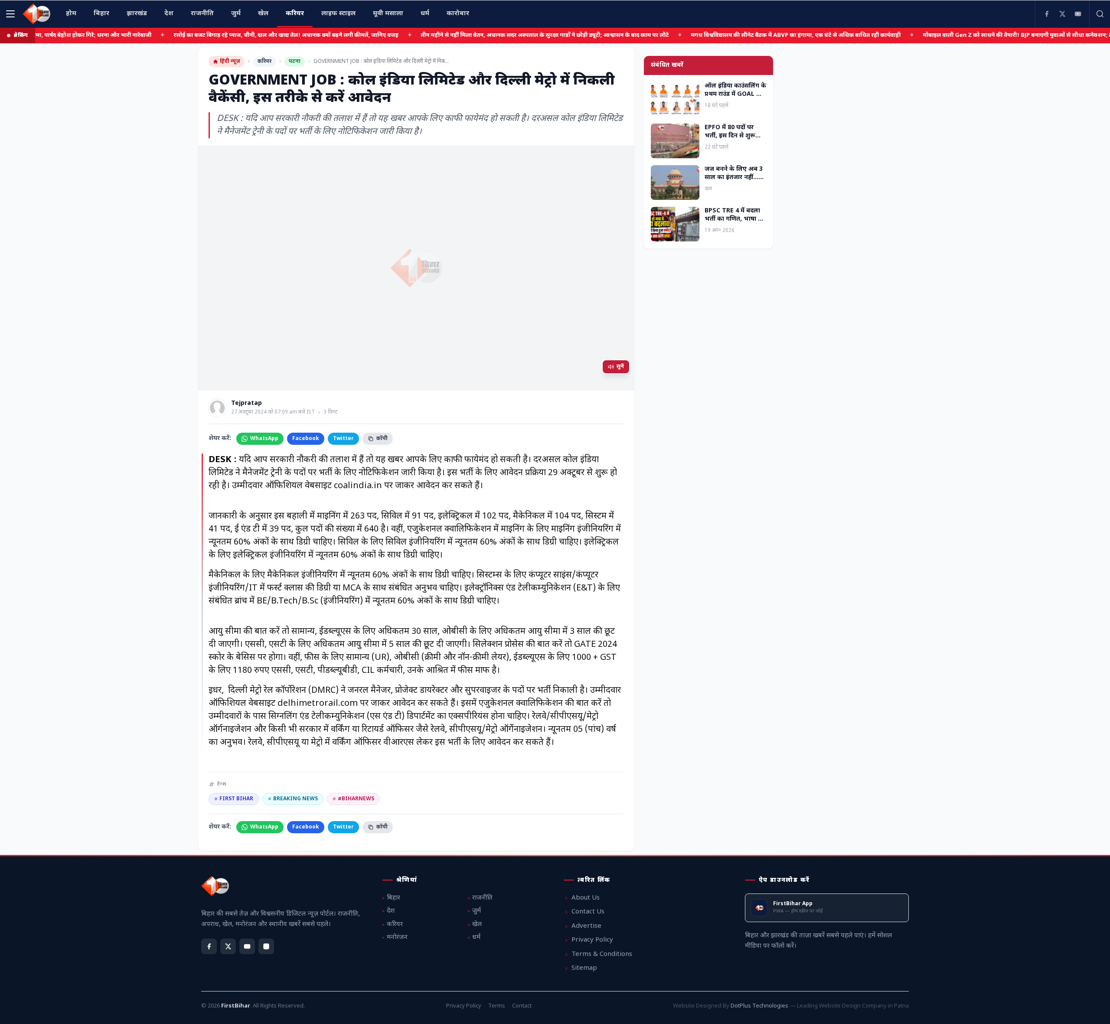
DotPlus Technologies (759, 1006)
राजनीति (482, 898)
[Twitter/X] (228, 946)
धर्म (476, 937)
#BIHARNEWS (353, 799)
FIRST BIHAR (233, 799)
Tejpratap (246, 404)
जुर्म (476, 911)
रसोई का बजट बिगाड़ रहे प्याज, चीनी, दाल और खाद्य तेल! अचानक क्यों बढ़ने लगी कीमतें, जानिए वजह (267, 35)
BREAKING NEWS (293, 799)
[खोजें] (1099, 13)
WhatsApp (264, 438)
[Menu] (10, 13)
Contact (522, 1006)
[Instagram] (266, 946)
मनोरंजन (397, 937)
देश (391, 911)
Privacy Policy (592, 940)
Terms (496, 1006)
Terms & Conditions (601, 954)
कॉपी (382, 438)
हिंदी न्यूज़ (230, 61)
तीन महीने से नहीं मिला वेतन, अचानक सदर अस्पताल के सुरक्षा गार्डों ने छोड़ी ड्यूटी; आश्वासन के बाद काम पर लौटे (526, 35)
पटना (294, 61)
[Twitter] (1062, 14)
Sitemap (584, 968)
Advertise (586, 926)
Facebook (305, 438)
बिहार (393, 898)
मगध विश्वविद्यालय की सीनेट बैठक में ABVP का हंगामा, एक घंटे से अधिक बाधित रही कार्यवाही (777, 35)
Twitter (343, 438)
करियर (264, 61)
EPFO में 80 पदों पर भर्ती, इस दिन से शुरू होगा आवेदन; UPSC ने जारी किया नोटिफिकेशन (734, 140)
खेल (477, 924)
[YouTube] (1078, 14)
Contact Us (587, 912)
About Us (585, 898)
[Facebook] (1047, 14)
